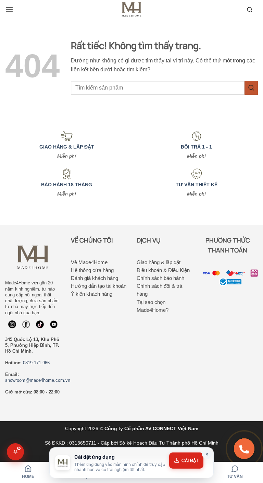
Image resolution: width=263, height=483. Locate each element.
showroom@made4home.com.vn (37, 380)
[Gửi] (251, 87)
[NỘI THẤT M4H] (131, 9)
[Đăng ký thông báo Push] (15, 451)
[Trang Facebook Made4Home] (12, 324)
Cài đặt (190, 460)
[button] (9, 9)
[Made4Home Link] (249, 9)
